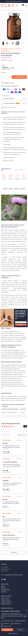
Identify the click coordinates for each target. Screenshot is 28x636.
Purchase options (5, 95)
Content (16, 188)
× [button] (26, 610)
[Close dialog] (26, 309)
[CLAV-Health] (7, 5)
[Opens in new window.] (6, 506)
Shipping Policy (6, 603)
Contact (4, 588)
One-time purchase (9, 98)
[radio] (2, 98)
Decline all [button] (20, 629)
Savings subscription (12, 103)
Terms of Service (6, 602)
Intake (10, 188)
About (3, 586)
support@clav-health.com (14, 575)
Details (5, 188)
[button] (17, 5)
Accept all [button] (7, 629)
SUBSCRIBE (20, 324)
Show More (6, 449)
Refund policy (5, 589)
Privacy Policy (5, 600)
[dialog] (14, 622)
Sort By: (19, 434)
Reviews (22, 188)
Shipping (13, 67)
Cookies (3, 591)
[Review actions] (24, 440)
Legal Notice (5, 598)
